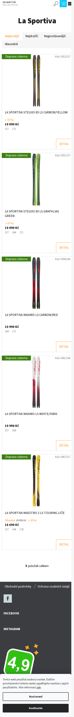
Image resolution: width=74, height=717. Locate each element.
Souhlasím (36, 708)
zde (38, 687)
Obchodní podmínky (18, 586)
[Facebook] (8, 598)
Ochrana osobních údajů (54, 586)
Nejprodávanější (55, 36)
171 (14, 129)
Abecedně (11, 44)
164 (14, 232)
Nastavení (35, 697)
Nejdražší (31, 36)
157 (7, 129)
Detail (64, 144)
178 (21, 529)
